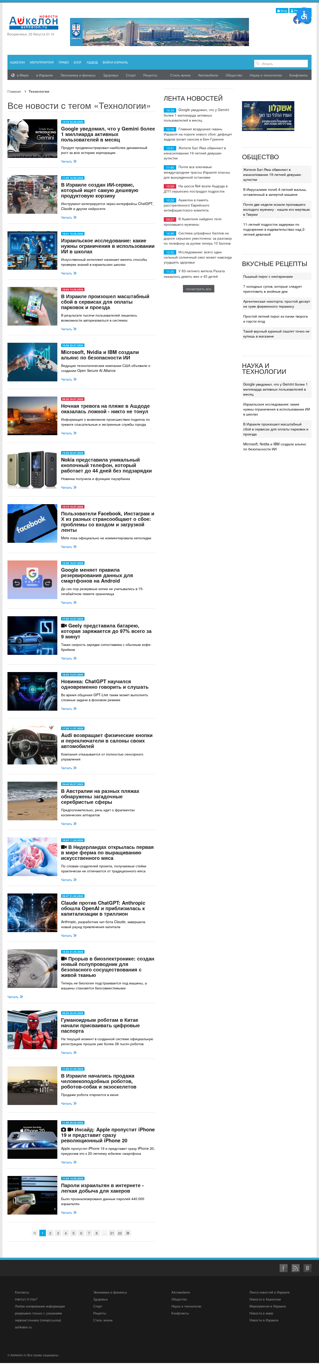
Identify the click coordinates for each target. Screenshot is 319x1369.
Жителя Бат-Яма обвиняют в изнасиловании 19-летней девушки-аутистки (195, 152)
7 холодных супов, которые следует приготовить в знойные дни (272, 289)
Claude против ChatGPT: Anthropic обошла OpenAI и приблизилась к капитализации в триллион (103, 908)
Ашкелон (17, 62)
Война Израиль (115, 62)
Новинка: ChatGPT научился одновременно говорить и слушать (105, 684)
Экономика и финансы (110, 1292)
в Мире (22, 74)
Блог (78, 62)
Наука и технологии (266, 74)
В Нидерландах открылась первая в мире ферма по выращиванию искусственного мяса (107, 852)
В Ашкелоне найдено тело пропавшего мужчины (193, 221)
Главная (14, 91)
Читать (67, 161)
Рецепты (150, 74)
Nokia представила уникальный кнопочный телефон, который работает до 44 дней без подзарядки (106, 465)
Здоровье (110, 74)
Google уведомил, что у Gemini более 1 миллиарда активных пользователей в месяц (108, 134)
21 (112, 1233)
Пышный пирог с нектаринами (268, 276)
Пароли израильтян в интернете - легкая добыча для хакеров (102, 1187)
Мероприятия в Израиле (267, 1306)
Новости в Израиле (263, 1320)
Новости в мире (261, 1313)
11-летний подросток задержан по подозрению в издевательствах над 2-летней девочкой (274, 229)
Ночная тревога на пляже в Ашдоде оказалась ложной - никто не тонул (105, 408)
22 (120, 1233)
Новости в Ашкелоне (265, 1299)
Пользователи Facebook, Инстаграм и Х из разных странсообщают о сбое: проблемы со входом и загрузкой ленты (107, 521)
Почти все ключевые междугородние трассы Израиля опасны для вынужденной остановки (197, 171)
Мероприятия (42, 62)
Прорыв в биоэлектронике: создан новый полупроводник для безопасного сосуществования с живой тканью (107, 966)
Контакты (22, 1292)
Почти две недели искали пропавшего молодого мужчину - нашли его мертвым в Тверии (276, 209)
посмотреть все (198, 288)
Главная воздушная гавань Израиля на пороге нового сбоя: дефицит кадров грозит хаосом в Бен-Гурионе (198, 133)
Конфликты (298, 74)
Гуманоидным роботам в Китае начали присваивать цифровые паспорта (100, 1025)
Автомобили (208, 74)
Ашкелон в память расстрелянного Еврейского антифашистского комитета (186, 204)
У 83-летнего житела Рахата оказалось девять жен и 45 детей (194, 273)
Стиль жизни (180, 74)
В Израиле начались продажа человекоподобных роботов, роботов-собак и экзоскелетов (98, 1081)
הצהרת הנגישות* (26, 1299)
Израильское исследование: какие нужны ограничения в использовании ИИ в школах (108, 246)
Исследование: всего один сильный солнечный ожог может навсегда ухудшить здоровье (198, 257)
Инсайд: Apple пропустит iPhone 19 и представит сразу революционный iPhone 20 (108, 1135)
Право (64, 62)
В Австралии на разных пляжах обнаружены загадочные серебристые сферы (100, 796)
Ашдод (92, 62)
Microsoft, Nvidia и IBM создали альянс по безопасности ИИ (100, 354)
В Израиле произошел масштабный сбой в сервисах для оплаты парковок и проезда (105, 301)
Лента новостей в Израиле (269, 1292)
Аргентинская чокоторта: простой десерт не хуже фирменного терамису (276, 304)
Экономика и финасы (77, 74)
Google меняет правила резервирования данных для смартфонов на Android (97, 575)
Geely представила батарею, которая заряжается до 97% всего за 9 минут (106, 631)
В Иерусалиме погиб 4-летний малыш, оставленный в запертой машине (275, 192)
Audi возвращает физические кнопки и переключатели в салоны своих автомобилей (107, 740)
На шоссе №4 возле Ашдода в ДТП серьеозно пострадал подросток (196, 188)
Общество (234, 74)
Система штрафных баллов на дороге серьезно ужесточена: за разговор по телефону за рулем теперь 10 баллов (198, 238)
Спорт (131, 74)
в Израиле (44, 74)
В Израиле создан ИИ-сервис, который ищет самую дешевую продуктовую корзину (99, 190)
